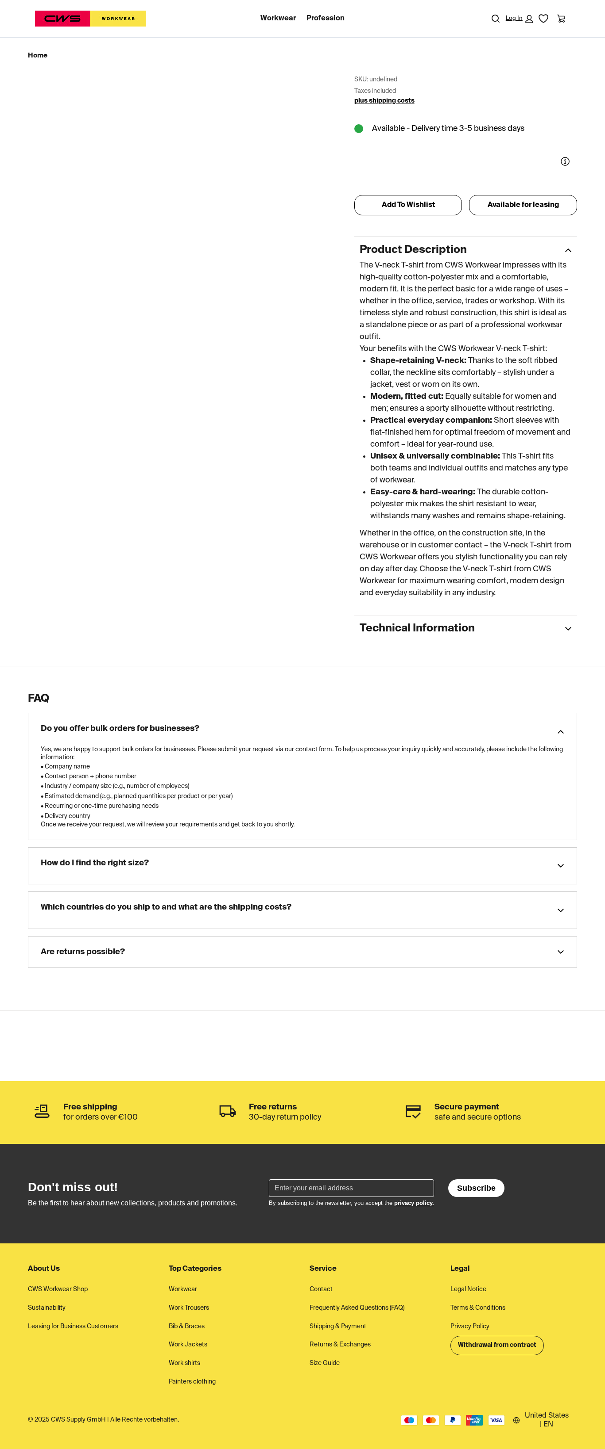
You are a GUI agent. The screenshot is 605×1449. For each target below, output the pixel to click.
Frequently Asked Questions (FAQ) (357, 1308)
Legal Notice (468, 1289)
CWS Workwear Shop (58, 1289)
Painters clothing (192, 1382)
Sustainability (47, 1308)
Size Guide (325, 1363)
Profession (325, 18)
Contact (321, 1289)
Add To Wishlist (408, 205)
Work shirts (184, 1363)
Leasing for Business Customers (73, 1326)
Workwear (278, 18)
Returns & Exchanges (340, 1345)
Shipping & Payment (338, 1326)
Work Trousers (189, 1308)
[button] (519, 19)
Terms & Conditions (477, 1308)
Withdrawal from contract (497, 1345)
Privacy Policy (469, 1326)
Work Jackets (188, 1345)
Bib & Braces (187, 1326)
